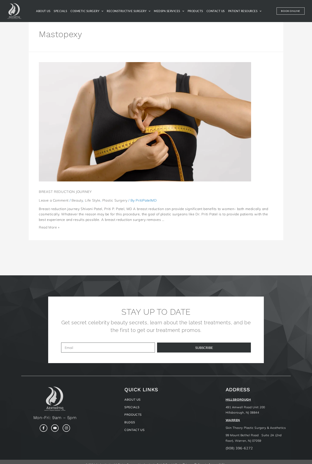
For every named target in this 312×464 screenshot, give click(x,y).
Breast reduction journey (65, 192)
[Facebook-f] (43, 428)
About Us (43, 11)
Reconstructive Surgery (126, 11)
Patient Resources (243, 11)
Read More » (49, 227)
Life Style (92, 200)
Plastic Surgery (115, 200)
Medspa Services (167, 11)
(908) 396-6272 (239, 448)
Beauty (77, 200)
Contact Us (216, 11)
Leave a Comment (54, 200)
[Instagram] (66, 428)
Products (195, 11)
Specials (60, 11)
